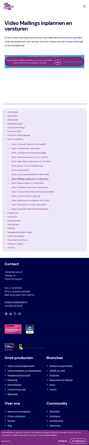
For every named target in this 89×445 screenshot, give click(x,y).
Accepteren (78, 441)
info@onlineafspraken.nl (16, 302)
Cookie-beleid (50, 435)
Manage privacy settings (72, 62)
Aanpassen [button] (6, 441)
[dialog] (44, 437)
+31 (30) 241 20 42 (13, 305)
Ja (57, 62)
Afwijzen (62, 441)
